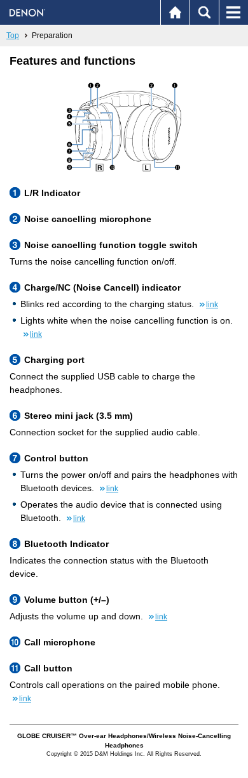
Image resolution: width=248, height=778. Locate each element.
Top (12, 35)
